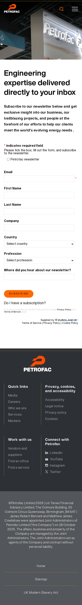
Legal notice (54, 406)
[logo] (17, 9)
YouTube (56, 459)
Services (15, 414)
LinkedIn (56, 452)
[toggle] (75, 9)
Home (41, 566)
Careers (14, 401)
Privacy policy (56, 412)
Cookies (51, 418)
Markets (14, 420)
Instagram (57, 465)
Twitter (55, 471)
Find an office (18, 461)
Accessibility (54, 399)
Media (13, 395)
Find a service (18, 467)
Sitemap (41, 579)
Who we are (17, 408)
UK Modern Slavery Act (41, 592)
